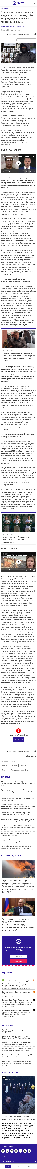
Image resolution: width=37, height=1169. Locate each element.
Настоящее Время (11, 159)
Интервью (5, 8)
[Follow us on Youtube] (12, 1151)
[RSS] (25, 1151)
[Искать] (29, 1166)
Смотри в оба (10, 1072)
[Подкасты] (29, 1151)
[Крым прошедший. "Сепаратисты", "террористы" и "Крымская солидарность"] (18, 523)
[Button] (11, 34)
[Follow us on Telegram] (20, 1151)
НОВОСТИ (7, 1025)
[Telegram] (19, 1166)
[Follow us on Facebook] (3, 1151)
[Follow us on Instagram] (16, 1151)
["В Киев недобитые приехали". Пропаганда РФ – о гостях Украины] (18, 1095)
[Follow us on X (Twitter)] (7, 1151)
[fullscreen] (34, 171)
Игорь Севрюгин (20, 26)
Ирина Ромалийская (7, 26)
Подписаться (18, 739)
